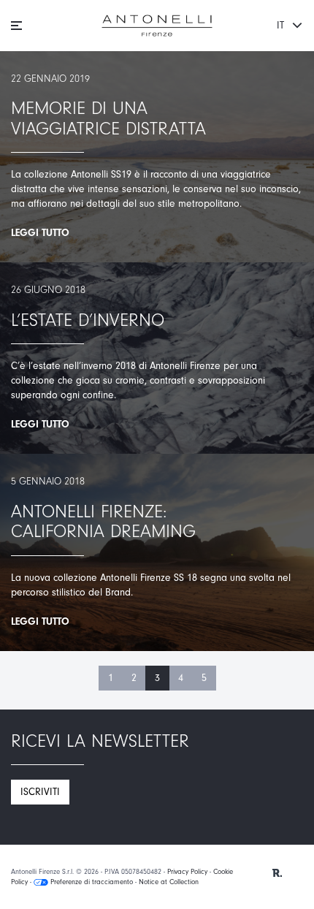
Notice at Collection (169, 882)
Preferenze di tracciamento (90, 882)
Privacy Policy (187, 871)
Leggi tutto (40, 233)
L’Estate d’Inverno (87, 320)
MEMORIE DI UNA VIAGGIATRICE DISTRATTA (108, 118)
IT (282, 25)
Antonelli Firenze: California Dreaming (103, 521)
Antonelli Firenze (157, 26)
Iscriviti (40, 792)
